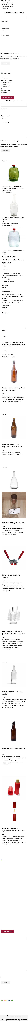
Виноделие (4, 892)
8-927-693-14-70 (5, 1)
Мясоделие (4, 894)
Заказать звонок (22, 10)
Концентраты (4, 903)
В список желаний (4, 847)
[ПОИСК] (25, 78)
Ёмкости (3, 910)
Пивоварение (5, 889)
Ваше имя (4, 21)
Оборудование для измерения (9, 913)
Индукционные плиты (7, 906)
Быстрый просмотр (4, 854)
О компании (4, 928)
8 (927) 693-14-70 (7, 873)
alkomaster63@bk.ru (6, 3)
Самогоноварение (6, 886)
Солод (3, 900)
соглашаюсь (22, 56)
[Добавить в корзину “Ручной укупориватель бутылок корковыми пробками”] (4, 851)
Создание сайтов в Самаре (8, 1012)
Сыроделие (4, 897)
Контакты (3, 926)
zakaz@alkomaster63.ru (7, 4)
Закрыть (3, 160)
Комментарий (5, 35)
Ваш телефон (5, 28)
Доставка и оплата (6, 923)
